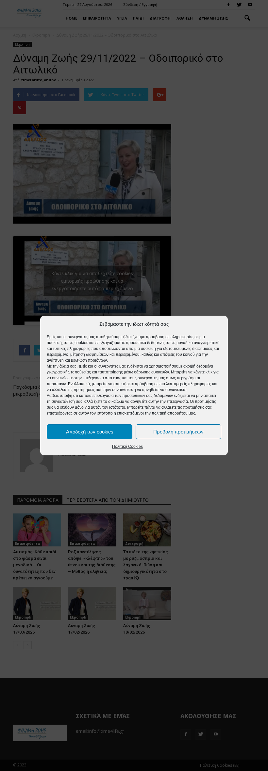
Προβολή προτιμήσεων (178, 431)
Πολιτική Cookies (127, 446)
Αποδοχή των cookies (89, 431)
